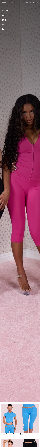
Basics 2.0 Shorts (4, 14)
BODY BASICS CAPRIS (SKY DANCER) (25, 433)
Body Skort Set (4, 16)
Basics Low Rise (4, 25)
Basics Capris (4, 7)
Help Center (21, 2)
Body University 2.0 (5, 10)
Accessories (4, 30)
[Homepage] (4, 2)
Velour (3, 29)
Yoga (2, 28)
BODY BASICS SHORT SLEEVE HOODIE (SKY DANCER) (8, 433)
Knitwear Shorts (4, 20)
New (12, 2)
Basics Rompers (4, 11)
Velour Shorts (4, 19)
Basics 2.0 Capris (4, 9)
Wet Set (3, 24)
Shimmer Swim (4, 15)
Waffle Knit (3, 21)
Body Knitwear (4, 26)
